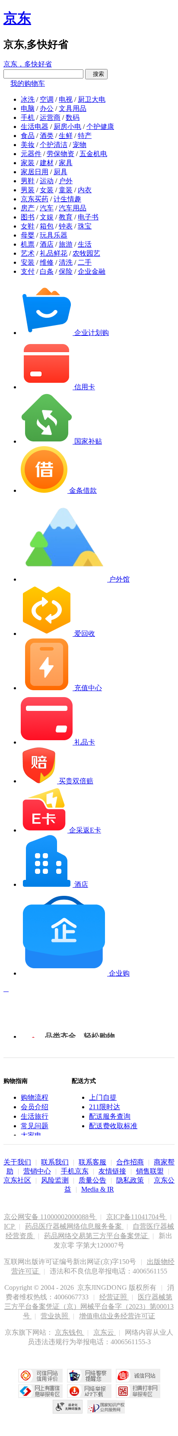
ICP (10, 1226)
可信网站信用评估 (40, 1376)
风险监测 (55, 1180)
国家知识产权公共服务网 (106, 1407)
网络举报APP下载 (89, 1391)
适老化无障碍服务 (68, 1407)
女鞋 (28, 226)
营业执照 (55, 1316)
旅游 (66, 244)
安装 (28, 262)
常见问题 (34, 1125)
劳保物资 (60, 153)
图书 (28, 217)
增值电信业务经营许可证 (117, 1316)
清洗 (66, 262)
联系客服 (92, 1162)
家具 (66, 162)
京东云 (104, 1332)
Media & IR (97, 1189)
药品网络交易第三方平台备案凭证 (96, 1235)
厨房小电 (67, 126)
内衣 (85, 190)
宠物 (79, 144)
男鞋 (28, 181)
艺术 (28, 253)
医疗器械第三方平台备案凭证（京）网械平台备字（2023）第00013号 (89, 1306)
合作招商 (130, 1162)
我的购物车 (27, 83)
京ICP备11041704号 (136, 1216)
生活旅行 (34, 1116)
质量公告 (92, 1180)
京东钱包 (69, 1332)
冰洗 (28, 99)
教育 (66, 217)
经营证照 (114, 1297)
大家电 (31, 1135)
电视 (66, 99)
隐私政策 (130, 1180)
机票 (28, 244)
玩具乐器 (53, 235)
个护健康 (100, 126)
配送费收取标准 (113, 1125)
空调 (47, 99)
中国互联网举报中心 (40, 1391)
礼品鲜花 (53, 253)
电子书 (88, 217)
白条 (47, 271)
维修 (47, 262)
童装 (66, 190)
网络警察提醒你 (89, 1376)
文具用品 (72, 108)
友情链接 (112, 1171)
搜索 (96, 74)
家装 (28, 162)
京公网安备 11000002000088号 (50, 1216)
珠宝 (85, 226)
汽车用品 (72, 208)
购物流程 (34, 1097)
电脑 (28, 108)
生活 (85, 244)
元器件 (31, 153)
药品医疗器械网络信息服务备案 (74, 1226)
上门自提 (103, 1097)
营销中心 (37, 1171)
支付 (28, 271)
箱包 (47, 226)
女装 (47, 190)
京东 (17, 18)
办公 (47, 108)
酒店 (47, 244)
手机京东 (75, 1171)
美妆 (28, 144)
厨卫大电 (91, 99)
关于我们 (17, 1162)
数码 (72, 117)
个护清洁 (53, 144)
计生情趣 (67, 199)
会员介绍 (34, 1107)
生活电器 (34, 126)
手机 (28, 117)
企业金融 (91, 271)
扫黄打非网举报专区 (138, 1391)
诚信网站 (138, 1376)
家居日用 (34, 171)
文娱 (47, 217)
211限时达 (104, 1107)
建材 (47, 162)
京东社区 (17, 1180)
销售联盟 (150, 1171)
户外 (66, 181)
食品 (28, 135)
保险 (66, 271)
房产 (28, 208)
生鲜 (66, 135)
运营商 (50, 117)
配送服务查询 (109, 1116)
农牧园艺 (86, 253)
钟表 (66, 226)
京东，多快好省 (27, 64)
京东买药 (34, 199)
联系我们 (55, 1162)
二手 (85, 262)
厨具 (60, 171)
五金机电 (93, 153)
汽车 (47, 208)
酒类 (47, 135)
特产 (85, 135)
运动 (47, 181)
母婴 (28, 235)
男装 (28, 190)
